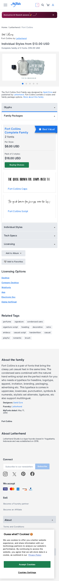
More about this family (33, 97)
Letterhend (14, 27)
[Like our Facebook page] (33, 474)
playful (6, 338)
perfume (7, 321)
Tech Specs (10, 235)
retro (48, 327)
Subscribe (42, 466)
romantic (17, 338)
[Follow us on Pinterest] (24, 474)
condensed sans (35, 321)
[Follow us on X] (15, 474)
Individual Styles (13, 227)
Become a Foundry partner (16, 503)
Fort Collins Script (18, 211)
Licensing (9, 244)
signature (19, 321)
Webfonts (6, 287)
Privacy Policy (34, 554)
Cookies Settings (27, 572)
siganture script (10, 327)
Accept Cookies (27, 564)
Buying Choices (17, 164)
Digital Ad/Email (9, 301)
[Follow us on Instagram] (6, 474)
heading (25, 327)
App (3, 292)
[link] (48, 5)
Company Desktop (10, 282)
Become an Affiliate (12, 509)
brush (27, 338)
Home (4, 27)
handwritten (35, 332)
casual (47, 332)
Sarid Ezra (47, 92)
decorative (38, 327)
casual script (20, 332)
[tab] (23, 83)
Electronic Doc (8, 297)
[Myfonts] (16, 6)
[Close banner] (53, 14)
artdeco (6, 332)
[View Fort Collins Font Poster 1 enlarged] (29, 67)
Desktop (5, 277)
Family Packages (13, 115)
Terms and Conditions (13, 526)
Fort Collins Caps (17, 189)
